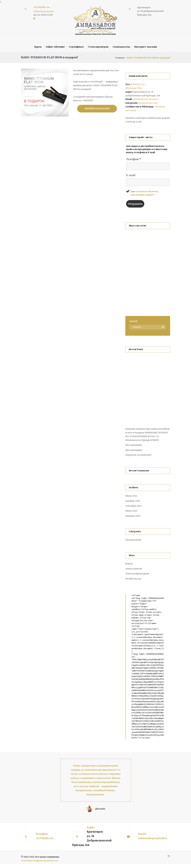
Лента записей (133, 568)
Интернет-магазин (145, 46)
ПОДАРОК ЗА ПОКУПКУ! (138, 455)
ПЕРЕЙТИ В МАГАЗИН (97, 108)
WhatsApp (130, 88)
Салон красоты (121, 46)
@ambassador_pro (148, 103)
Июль (131, 496)
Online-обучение (55, 46)
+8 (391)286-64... (42, 7)
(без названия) (133, 445)
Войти (129, 563)
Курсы (38, 46)
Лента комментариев (137, 573)
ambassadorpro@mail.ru (145, 99)
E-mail (130, 175)
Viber (139, 88)
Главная (119, 57)
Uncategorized (133, 539)
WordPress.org (133, 578)
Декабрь (132, 501)
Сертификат (76, 46)
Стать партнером (98, 46)
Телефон (133, 159)
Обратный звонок (43, 11)
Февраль (132, 516)
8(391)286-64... (138, 84)
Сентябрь (133, 506)
